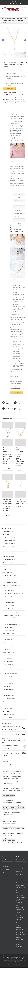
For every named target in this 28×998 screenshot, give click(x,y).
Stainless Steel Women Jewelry (11, 615)
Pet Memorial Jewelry (9, 698)
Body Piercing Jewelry (8, 546)
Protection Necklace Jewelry (9, 582)
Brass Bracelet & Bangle (9, 654)
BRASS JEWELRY (7, 652)
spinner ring (13, 807)
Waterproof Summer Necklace (9, 838)
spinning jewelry (21, 807)
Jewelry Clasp (6, 569)
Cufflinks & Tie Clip (7, 633)
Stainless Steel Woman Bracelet (9, 821)
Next (25, 39)
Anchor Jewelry (6, 711)
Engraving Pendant (8, 537)
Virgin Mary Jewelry (20, 828)
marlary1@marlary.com (16, 379)
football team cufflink (7, 790)
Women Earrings (8, 617)
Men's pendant (19, 797)
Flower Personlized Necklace (14, 96)
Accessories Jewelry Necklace (12, 94)
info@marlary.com (14, 1)
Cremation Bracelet (8, 695)
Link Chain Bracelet (10, 605)
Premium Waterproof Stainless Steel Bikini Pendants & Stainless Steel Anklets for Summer (20, 930)
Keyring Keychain (7, 562)
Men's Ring (7, 596)
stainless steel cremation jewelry (9, 958)
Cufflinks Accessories (7, 783)
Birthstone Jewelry (7, 579)
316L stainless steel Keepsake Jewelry (11, 766)
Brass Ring (6, 667)
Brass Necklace (7, 664)
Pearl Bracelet (7, 642)
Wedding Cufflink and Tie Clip (9, 842)
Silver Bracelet (7, 676)
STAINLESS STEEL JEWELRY (10, 585)
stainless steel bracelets (19, 957)
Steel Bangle (8, 608)
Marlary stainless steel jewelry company (11, 955)
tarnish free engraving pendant (9, 823)
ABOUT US (5, 863)
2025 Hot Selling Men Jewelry (9, 769)
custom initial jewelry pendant (9, 785)
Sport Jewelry (6, 550)
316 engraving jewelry (7, 764)
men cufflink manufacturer (8, 802)
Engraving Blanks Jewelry (8, 788)
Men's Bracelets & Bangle (10, 600)
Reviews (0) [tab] (5, 112)
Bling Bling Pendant (18, 773)
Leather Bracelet (9, 602)
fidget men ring (19, 788)
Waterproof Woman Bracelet (9, 840)
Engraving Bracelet (8, 540)
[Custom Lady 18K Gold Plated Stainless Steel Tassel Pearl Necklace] (20, 486)
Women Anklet (8, 621)
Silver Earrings (7, 679)
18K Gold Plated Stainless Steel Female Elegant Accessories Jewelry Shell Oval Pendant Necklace (7, 505)
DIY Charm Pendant (7, 553)
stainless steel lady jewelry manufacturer (11, 812)
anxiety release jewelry (7, 773)
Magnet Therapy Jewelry (8, 566)
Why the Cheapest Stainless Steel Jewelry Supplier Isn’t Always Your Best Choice (20, 919)
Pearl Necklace (7, 646)
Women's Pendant (21, 842)
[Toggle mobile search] (22, 8)
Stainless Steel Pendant (8, 814)
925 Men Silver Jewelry (9, 673)
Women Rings (8, 627)
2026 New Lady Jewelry (19, 771)
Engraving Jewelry (7, 534)
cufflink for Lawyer (15, 781)
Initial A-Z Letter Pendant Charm (9, 793)
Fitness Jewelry (6, 708)
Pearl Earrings (7, 649)
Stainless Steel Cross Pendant (9, 809)
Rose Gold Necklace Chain (18, 99)
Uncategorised (6, 717)
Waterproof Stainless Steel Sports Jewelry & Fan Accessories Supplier (20, 909)
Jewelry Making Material (8, 575)
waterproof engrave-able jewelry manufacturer (12, 833)
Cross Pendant (6, 781)
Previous (3, 39)
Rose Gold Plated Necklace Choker (11, 101)
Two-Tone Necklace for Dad (8, 828)
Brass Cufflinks (6, 776)
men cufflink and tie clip (8, 800)
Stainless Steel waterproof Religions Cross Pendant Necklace (13, 817)
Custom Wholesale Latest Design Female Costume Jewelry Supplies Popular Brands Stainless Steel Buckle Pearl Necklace (20, 456)
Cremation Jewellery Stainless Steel (10, 778)
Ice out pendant (16, 790)
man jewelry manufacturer (8, 797)
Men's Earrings (8, 590)
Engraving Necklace (8, 543)
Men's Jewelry (7, 587)
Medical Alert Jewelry (8, 559)
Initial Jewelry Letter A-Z (8, 556)
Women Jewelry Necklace (14, 102)
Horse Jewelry (6, 572)
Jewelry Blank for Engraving (9, 795)
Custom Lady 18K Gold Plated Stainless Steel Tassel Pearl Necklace (20, 503)
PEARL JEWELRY (7, 637)
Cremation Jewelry (7, 689)
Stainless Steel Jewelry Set (10, 612)
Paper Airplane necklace (17, 97)
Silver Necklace (7, 683)
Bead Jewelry (7, 639)
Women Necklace (12, 92)
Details (8, 468)
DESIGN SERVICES (7, 869)
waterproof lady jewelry (7, 835)
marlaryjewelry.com (18, 388)
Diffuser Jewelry (6, 701)
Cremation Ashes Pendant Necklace (12, 692)
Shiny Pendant (6, 807)
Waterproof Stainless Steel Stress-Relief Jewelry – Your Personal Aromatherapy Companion (19, 942)
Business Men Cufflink (16, 776)
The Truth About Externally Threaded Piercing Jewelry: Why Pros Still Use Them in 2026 (20, 899)
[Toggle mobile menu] (25, 8)
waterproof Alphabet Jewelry (9, 830)
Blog (4, 872)
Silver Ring (6, 686)
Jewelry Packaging (7, 714)
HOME (4, 859)
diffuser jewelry (19, 958)
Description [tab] (4, 109)
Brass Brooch (7, 658)
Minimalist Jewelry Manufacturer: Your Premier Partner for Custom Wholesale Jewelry (20, 889)
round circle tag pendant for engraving (11, 805)
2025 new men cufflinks (8, 771)
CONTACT (5, 875)
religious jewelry (19, 802)
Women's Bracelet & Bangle (11, 624)
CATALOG (5, 866)
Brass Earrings (7, 661)
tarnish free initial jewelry (8, 826)
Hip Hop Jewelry (6, 705)
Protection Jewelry (7, 531)
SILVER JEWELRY (7, 671)
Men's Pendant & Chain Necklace (12, 593)
